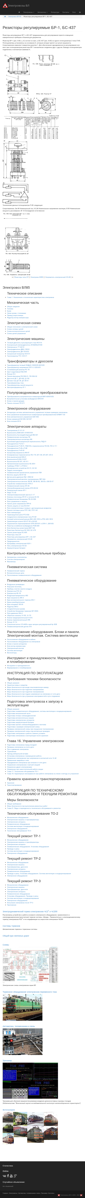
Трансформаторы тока (15, 383)
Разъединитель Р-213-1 (15, 444)
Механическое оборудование (17, 817)
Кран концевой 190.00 (15, 604)
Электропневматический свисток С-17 (21, 495)
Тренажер (7, 1060)
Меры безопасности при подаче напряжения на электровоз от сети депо (33, 694)
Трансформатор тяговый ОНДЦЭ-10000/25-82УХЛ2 (25, 365)
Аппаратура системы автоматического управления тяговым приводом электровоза (37, 412)
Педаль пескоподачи (14, 470)
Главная (5, 1193)
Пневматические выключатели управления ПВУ (24, 472)
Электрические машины (15, 864)
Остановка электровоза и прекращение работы (24, 756)
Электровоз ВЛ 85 (14, 16)
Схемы (6, 944)
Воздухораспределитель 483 (17, 595)
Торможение (11, 751)
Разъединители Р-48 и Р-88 (17, 448)
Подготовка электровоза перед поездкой (22, 745)
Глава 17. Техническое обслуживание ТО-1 (22, 771)
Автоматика (42, 12)
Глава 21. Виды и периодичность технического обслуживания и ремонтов (34, 808)
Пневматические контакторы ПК (18, 437)
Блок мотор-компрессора (16, 646)
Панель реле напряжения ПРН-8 (19, 503)
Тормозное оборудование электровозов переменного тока (30, 991)
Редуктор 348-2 (12, 606)
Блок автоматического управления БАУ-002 (23, 417)
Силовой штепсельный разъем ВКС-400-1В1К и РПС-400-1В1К (30, 519)
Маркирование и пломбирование (19, 668)
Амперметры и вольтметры (17, 557)
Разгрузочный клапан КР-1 (16, 490)
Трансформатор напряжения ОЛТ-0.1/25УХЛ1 (24, 367)
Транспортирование (14, 785)
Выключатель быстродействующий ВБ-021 (22, 435)
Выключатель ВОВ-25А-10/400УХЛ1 (20, 432)
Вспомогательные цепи (15, 573)
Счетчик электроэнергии (16, 559)
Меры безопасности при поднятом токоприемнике (25, 692)
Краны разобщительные (16, 602)
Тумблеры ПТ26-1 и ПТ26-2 (17, 466)
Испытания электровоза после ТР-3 (20, 902)
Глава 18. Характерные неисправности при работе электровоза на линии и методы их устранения (43, 773)
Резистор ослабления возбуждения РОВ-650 (23, 526)
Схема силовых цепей (15, 329)
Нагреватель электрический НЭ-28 (58, 277)
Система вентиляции (14, 650)
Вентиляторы (12, 652)
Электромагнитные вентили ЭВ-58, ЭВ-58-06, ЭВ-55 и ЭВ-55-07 (30, 481)
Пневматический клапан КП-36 (18, 486)
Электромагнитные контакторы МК (19, 439)
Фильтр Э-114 (12, 622)
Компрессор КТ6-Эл (14, 591)
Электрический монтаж (15, 648)
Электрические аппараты (16, 822)
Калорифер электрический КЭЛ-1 (19, 543)
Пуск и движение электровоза (18, 749)
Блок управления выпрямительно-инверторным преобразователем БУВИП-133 (36, 414)
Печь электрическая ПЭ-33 (17, 546)
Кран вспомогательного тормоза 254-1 (21, 600)
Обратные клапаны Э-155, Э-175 (19, 615)
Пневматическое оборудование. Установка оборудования (28, 846)
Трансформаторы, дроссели (17, 867)
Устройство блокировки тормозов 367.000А (22, 611)
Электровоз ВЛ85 (37, 277)
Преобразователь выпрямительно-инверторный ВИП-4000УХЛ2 (30, 396)
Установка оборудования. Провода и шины (22, 896)
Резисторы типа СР (21, 277)
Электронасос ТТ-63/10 (15, 347)
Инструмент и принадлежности (18, 665)
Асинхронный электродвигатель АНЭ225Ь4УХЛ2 (24, 345)
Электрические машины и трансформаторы (23, 819)
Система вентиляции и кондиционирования (23, 826)
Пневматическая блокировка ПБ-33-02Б (21, 499)
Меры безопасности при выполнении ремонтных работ (27, 806)
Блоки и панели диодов (15, 401)
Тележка (10, 309)
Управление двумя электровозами (19, 767)
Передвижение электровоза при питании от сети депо (26, 762)
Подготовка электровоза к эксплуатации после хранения (27, 735)
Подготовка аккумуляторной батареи (20, 722)
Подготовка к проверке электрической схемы (23, 727)
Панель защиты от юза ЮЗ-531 (18, 506)
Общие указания (13, 683)
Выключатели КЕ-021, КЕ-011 (17, 461)
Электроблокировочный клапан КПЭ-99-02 (22, 488)
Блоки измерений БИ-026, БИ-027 (19, 419)
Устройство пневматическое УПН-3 (20, 483)
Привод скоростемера (15, 315)
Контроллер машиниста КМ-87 (18, 452)
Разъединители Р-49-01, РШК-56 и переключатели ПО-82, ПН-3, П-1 (32, 446)
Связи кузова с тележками (16, 313)
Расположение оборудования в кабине (21, 639)
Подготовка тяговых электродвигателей (21, 715)
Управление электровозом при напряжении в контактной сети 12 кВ (31, 758)
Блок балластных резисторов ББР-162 (21, 528)
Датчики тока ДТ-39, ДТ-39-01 (18, 380)
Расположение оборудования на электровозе (23, 641)
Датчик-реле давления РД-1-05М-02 (20, 477)
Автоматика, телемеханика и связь (19, 1026)
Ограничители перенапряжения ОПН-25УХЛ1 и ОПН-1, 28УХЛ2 (30, 523)
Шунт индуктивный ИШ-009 (17, 372)
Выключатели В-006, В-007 (17, 459)
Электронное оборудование (17, 828)
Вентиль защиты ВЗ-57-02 (16, 475)
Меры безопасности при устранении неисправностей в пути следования (33, 696)
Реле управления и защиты (17, 501)
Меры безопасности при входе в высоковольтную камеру (28, 687)
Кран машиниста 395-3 (15, 598)
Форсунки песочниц (14, 586)
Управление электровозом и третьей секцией (23, 765)
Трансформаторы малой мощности (20, 385)
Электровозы (28, 12)
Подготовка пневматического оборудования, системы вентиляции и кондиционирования (39, 711)
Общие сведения (13, 306)
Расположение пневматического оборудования (24, 575)
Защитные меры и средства (17, 685)
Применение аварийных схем (18, 760)
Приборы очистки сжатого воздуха (19, 589)
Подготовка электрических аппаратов (20, 720)
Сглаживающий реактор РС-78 (18, 369)
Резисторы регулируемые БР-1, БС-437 (21, 537)
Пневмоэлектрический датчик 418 (19, 626)
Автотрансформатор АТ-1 (16, 387)
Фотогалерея (9, 1109)
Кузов (9, 311)
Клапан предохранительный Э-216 (19, 617)
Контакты (66, 12)
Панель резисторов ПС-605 (17, 532)
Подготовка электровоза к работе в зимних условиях (26, 733)
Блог (74, 12)
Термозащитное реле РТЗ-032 (18, 514)
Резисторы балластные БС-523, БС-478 (21, 530)
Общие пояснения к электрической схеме (22, 327)
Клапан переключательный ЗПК (18, 620)
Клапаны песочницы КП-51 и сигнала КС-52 (23, 497)
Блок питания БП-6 (14, 421)
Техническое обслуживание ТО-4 (19, 831)
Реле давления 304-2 (15, 613)
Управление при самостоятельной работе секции (25, 769)
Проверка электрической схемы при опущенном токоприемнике (30, 729)
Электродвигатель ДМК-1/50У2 (18, 349)
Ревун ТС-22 (11, 492)
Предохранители (13, 541)
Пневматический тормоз (16, 571)
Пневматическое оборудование (18, 824)
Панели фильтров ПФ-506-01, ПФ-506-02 (22, 376)
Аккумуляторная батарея (16, 548)
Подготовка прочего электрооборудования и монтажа (26, 724)
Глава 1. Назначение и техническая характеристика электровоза (30, 297)
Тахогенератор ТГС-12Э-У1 (17, 356)
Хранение (10, 783)
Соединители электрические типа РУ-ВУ (22, 517)
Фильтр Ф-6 (11, 374)
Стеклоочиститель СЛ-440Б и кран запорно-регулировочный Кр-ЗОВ (32, 624)
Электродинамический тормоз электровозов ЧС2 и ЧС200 (30, 911)
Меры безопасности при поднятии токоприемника (25, 689)
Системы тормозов (11, 925)
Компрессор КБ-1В (14, 593)
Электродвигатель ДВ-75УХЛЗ (18, 351)
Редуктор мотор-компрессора (18, 317)
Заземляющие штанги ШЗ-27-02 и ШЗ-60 (22, 521)
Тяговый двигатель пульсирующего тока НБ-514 (24, 342)
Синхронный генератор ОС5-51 (18, 354)
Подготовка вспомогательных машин (20, 718)
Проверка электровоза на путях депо (20, 747)
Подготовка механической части (18, 713)
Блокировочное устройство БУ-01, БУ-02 (22, 468)
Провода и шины (13, 849)
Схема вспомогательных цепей (18, 331)
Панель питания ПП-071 (16, 403)
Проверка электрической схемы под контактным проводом (28, 731)
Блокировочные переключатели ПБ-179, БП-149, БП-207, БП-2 (30, 455)
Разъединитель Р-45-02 (15, 450)
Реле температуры (14, 512)
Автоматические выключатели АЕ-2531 (21, 463)
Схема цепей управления (16, 333)
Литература (55, 12)
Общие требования (14, 804)
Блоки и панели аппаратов (17, 644)
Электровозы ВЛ (18, 5)
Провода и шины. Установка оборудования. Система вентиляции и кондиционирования (39, 873)
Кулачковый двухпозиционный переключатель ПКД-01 (26, 441)
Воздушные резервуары (15, 584)
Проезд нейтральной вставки (17, 753)
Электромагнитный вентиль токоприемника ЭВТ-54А (26, 479)
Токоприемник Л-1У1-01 (16, 430)
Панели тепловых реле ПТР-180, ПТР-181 (22, 510)
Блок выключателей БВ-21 (16, 457)
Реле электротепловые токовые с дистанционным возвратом (29, 508)
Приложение (11, 905)
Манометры (11, 561)
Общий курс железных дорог (16, 935)
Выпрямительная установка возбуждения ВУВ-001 (25, 399)
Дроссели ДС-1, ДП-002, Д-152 (18, 378)
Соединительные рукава (16, 609)
